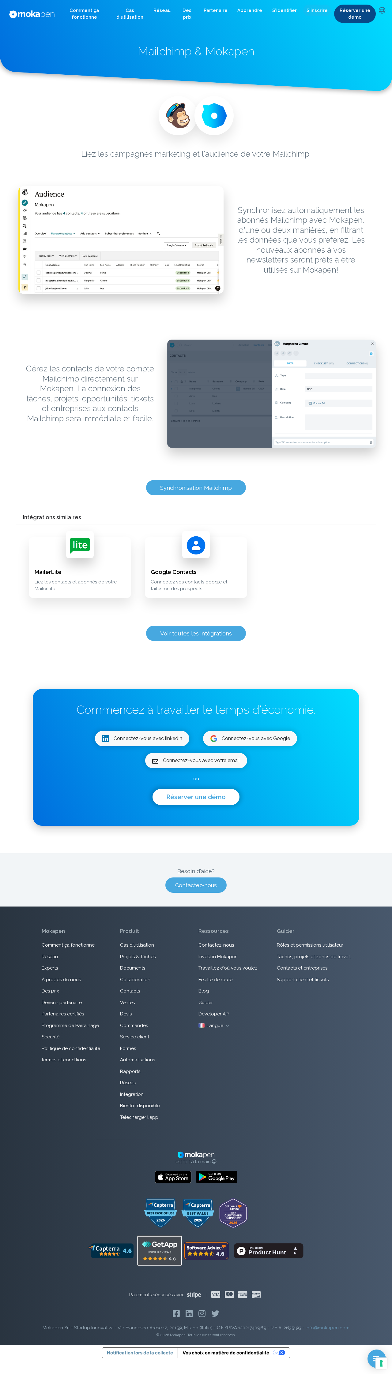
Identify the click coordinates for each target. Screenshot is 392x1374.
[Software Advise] (206, 1250)
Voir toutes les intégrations (196, 633)
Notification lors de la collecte (140, 1353)
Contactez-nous (196, 885)
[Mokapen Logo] (32, 14)
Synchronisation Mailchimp (196, 487)
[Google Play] (216, 1177)
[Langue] (382, 11)
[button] (84, 13)
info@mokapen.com (327, 1328)
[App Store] (173, 1177)
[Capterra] (110, 1250)
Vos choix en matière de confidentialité (226, 1353)
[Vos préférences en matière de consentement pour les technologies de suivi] (381, 1363)
